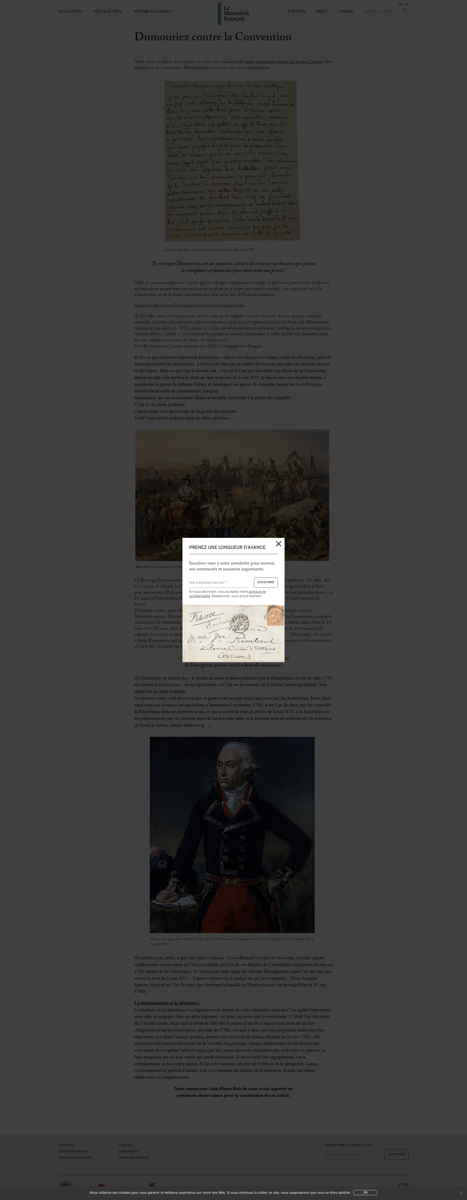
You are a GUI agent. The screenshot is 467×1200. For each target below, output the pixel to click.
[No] (460, 1193)
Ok (365, 1192)
